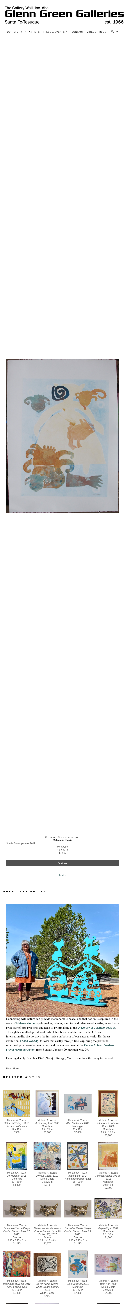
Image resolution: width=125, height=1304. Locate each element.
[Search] (112, 31)
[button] (16, 32)
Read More (12, 1068)
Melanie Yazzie (25, 1023)
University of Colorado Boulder (96, 1027)
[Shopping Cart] (117, 32)
